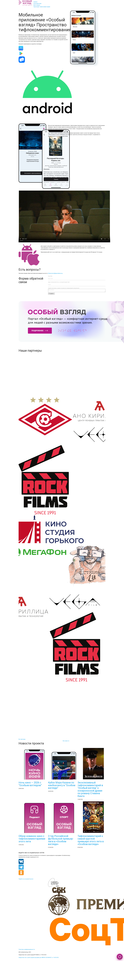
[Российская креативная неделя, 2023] (54, 886)
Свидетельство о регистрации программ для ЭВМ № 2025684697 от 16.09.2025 (39, 957)
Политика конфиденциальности (27, 949)
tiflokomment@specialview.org (55, 273)
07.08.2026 (50, 847)
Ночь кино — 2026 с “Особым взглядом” (30, 784)
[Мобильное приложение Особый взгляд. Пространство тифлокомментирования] (25, 5)
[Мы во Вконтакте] (21, 863)
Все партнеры (22, 739)
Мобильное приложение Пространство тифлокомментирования (44, 22)
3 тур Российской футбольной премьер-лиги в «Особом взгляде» (60, 840)
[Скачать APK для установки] (47, 120)
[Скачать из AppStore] (21, 50)
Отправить (51, 293)
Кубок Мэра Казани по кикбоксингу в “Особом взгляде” (61, 785)
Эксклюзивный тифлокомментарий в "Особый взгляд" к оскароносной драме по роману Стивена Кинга (90, 789)
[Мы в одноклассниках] (21, 874)
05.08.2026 (80, 847)
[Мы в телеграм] (21, 869)
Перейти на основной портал (26, 879)
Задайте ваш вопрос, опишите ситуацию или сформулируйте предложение (63, 288)
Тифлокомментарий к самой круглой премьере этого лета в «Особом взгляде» (91, 840)
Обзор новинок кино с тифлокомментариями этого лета (32, 839)
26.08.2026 (50, 791)
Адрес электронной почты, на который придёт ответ (59, 282)
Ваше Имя (50, 276)
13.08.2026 (80, 799)
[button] (120, 957)
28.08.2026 (21, 788)
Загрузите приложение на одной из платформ (30, 44)
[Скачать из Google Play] (21, 55)
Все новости (66, 740)
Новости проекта (31, 743)
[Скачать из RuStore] (22, 62)
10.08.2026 (21, 844)
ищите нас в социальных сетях (31, 853)
